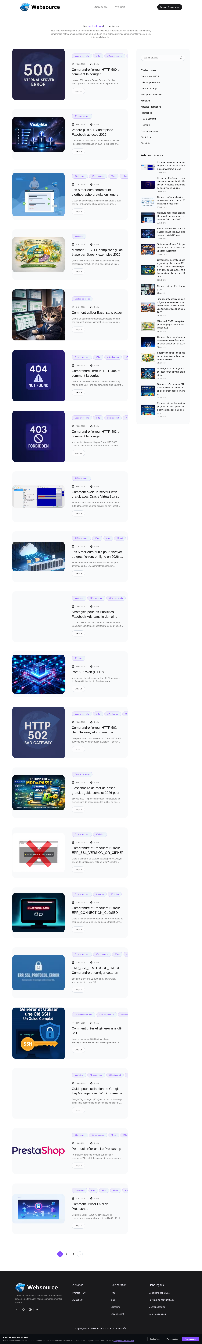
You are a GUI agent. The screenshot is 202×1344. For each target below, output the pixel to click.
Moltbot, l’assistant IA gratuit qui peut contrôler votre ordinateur (171, 371)
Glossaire (115, 1307)
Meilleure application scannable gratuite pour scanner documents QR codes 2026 (171, 216)
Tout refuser (155, 1339)
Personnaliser (172, 1339)
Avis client (77, 1300)
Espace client (117, 1314)
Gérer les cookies (157, 1314)
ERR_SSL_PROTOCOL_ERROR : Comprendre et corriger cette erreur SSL (97, 972)
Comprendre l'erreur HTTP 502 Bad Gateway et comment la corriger (94, 732)
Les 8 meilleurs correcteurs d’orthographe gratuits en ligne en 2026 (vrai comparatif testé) (96, 194)
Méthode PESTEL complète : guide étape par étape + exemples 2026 (171, 324)
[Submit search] (181, 57)
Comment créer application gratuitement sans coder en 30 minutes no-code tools (171, 200)
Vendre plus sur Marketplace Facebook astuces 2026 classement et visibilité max (92, 134)
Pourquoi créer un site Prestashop (96, 1149)
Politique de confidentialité (162, 1300)
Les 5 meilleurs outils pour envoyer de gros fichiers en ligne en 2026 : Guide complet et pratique (97, 556)
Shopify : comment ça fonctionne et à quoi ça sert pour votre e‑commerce (171, 356)
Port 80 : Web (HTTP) (88, 672)
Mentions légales (157, 1307)
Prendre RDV (79, 1293)
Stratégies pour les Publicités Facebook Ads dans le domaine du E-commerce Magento (97, 616)
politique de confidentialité (123, 1340)
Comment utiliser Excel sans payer (97, 312)
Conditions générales (159, 1293)
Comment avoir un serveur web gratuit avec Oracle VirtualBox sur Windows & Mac (96, 496)
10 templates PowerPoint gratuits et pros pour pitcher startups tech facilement (171, 247)
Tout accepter (190, 1339)
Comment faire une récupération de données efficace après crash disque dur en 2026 (171, 340)
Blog (112, 1300)
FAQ (112, 1293)
